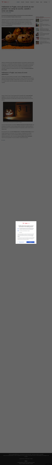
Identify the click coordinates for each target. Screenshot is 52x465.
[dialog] (26, 232)
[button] (26, 232)
